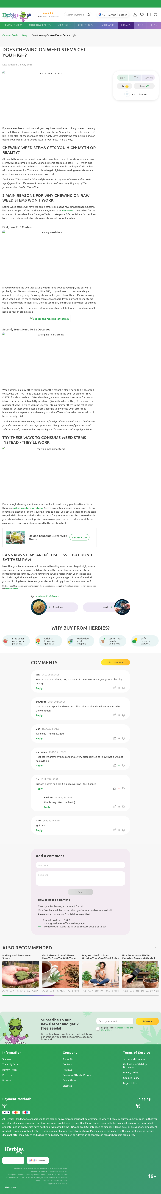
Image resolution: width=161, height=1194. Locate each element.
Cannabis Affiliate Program (78, 1074)
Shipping (7, 1058)
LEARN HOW (79, 537)
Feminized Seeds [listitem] (13, 24)
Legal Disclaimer (11, 588)
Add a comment (116, 662)
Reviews (67, 1069)
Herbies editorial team (46, 596)
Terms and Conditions (135, 1058)
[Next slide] (155, 947)
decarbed (67, 210)
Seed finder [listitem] (64, 24)
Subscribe (147, 1021)
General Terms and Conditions (117, 1028)
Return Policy (9, 1069)
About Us (68, 1058)
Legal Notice (130, 1083)
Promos (6, 1080)
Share (142, 86)
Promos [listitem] (125, 24)
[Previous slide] (148, 947)
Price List (7, 1074)
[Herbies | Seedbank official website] (17, 16)
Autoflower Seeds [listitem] (40, 24)
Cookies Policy (131, 1077)
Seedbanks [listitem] (108, 24)
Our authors (69, 1080)
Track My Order (10, 1064)
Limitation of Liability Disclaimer (135, 1066)
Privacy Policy (130, 1072)
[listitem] (136, 14)
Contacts (67, 1064)
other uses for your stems (28, 507)
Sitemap (67, 1085)
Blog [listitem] (140, 24)
